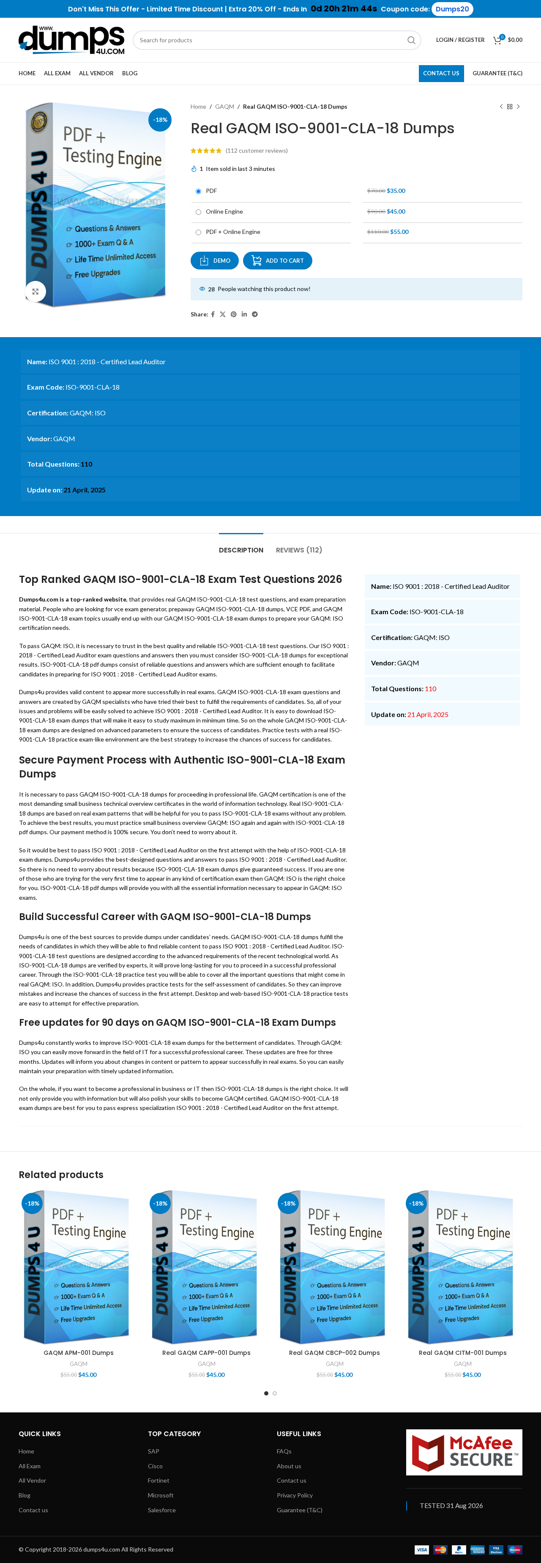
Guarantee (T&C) (299, 1510)
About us (289, 1466)
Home (198, 106)
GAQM (224, 106)
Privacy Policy (295, 1495)
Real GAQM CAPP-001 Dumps (206, 1353)
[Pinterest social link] (233, 314)
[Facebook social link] (212, 314)
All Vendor (32, 1480)
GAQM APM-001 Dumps (79, 1353)
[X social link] (222, 314)
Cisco (155, 1466)
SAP (153, 1451)
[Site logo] (71, 39)
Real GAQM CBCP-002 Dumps (334, 1353)
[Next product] (518, 106)
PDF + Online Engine (231, 231)
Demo (221, 260)
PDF (210, 190)
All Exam (30, 1466)
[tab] (241, 546)
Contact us (33, 1510)
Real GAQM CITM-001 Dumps (463, 1353)
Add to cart (285, 260)
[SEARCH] (411, 40)
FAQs (284, 1451)
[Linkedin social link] (244, 314)
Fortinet (158, 1480)
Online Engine (223, 211)
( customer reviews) (257, 150)
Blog (24, 1495)
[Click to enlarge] (35, 291)
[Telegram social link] (254, 314)
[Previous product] (501, 106)
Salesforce (162, 1510)
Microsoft (161, 1495)
